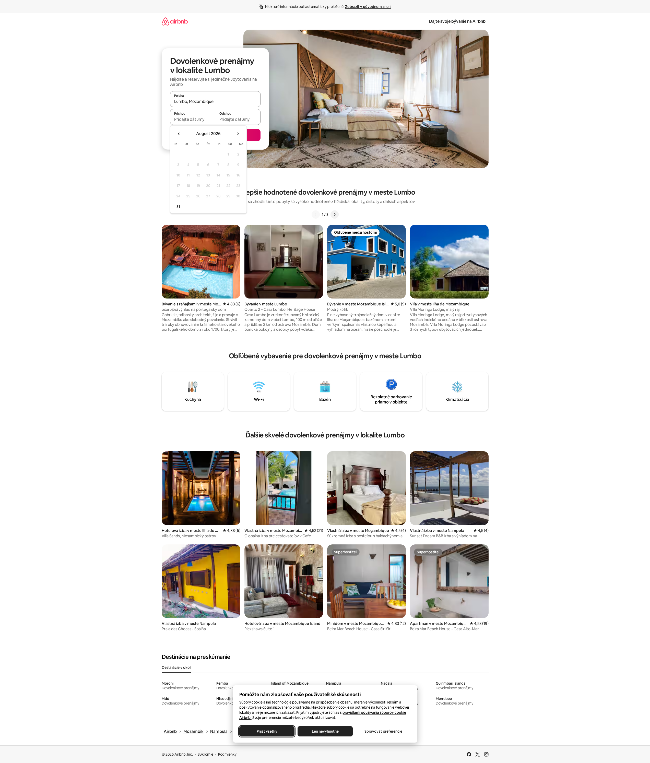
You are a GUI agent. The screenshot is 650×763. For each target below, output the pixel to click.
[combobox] (215, 101)
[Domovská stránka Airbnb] (175, 21)
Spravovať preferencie (383, 731)
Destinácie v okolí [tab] (176, 667)
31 (178, 206)
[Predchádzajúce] (316, 214)
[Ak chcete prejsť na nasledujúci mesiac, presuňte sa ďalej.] (237, 133)
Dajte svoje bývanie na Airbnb (457, 21)
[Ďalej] (334, 214)
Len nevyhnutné (325, 731)
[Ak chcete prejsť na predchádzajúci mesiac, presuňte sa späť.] (179, 133)
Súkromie (205, 754)
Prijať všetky (266, 731)
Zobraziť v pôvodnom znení (368, 6)
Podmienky (227, 754)
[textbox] (192, 119)
